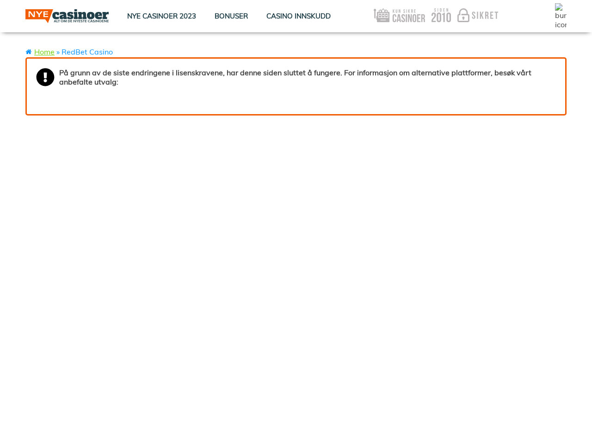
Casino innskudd (298, 16)
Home (44, 51)
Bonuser (231, 16)
